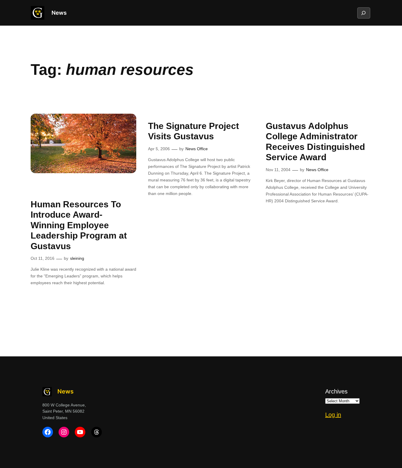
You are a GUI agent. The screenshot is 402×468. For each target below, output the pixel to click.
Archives (336, 391)
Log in (333, 414)
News (59, 12)
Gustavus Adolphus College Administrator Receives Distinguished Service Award (315, 141)
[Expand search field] (363, 13)
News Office (196, 148)
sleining (77, 258)
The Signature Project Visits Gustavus (193, 131)
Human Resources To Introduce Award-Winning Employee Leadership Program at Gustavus (79, 225)
